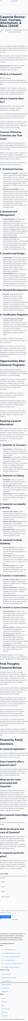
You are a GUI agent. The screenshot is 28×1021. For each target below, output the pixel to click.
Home (3, 998)
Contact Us (4, 1016)
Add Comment (5, 896)
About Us (4, 1002)
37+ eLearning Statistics (8, 960)
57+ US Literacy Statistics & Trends (11, 963)
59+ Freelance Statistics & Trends (11, 953)
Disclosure (4, 1012)
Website (3, 891)
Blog (2, 1005)
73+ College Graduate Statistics (10, 967)
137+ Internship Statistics (8, 950)
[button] (14, 14)
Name (3, 882)
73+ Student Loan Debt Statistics (10, 956)
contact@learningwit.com (7, 943)
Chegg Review (5, 988)
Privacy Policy (5, 1009)
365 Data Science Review (8, 977)
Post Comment (5, 917)
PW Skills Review (6, 974)
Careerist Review (6, 981)
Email (3, 886)
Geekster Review (6, 984)
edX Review (4, 991)
